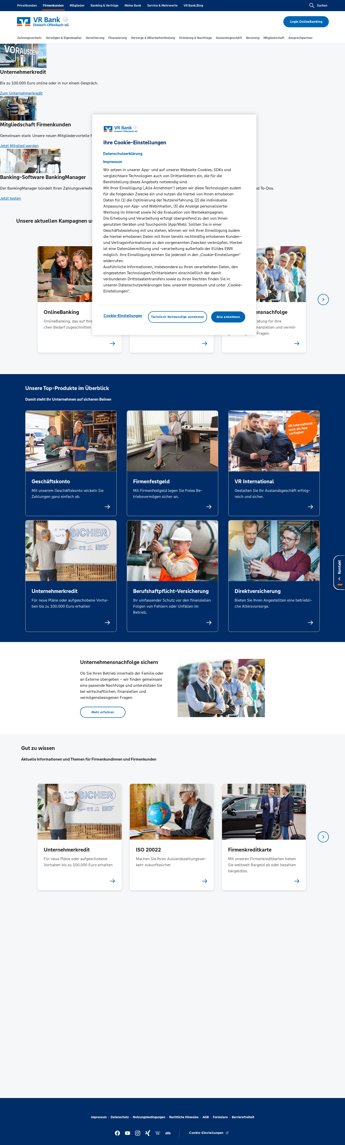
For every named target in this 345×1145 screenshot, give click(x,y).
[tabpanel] (79, 299)
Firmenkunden (53, 6)
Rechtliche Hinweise (184, 1117)
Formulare (220, 1117)
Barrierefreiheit (243, 1117)
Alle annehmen (228, 317)
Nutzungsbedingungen (149, 1117)
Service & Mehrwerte (162, 6)
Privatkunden (27, 6)
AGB (206, 1117)
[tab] (29, 38)
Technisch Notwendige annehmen (177, 317)
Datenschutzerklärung (122, 153)
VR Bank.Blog (193, 6)
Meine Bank (133, 6)
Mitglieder (77, 6)
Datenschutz (120, 1117)
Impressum (99, 1117)
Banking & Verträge (104, 6)
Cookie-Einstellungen (123, 315)
